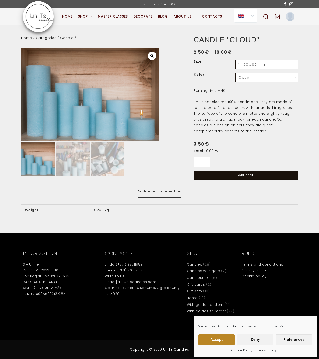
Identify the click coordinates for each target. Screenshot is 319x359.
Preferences (294, 339)
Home (26, 38)
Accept (216, 339)
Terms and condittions (262, 264)
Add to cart (245, 175)
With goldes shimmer (206, 311)
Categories (46, 38)
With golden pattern (205, 304)
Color (199, 75)
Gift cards (196, 284)
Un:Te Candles (176, 349)
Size (198, 62)
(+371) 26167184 (129, 270)
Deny (255, 339)
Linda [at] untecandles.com (130, 282)
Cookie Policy (241, 350)
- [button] (198, 162)
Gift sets (194, 291)
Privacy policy (266, 350)
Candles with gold (203, 271)
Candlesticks (199, 277)
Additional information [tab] (159, 191)
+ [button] (206, 162)
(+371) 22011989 (129, 264)
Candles (194, 264)
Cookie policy (253, 276)
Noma (192, 297)
